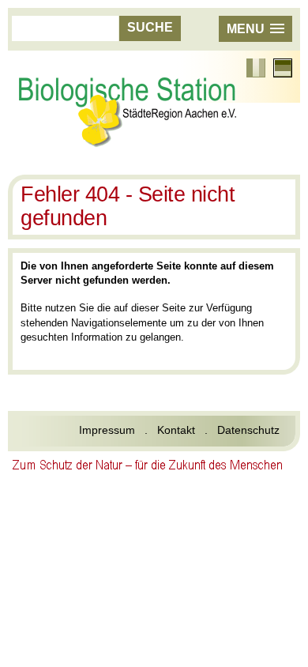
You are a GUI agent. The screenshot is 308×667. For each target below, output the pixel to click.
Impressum (107, 430)
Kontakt (176, 430)
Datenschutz (248, 430)
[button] (255, 29)
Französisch (255, 67)
